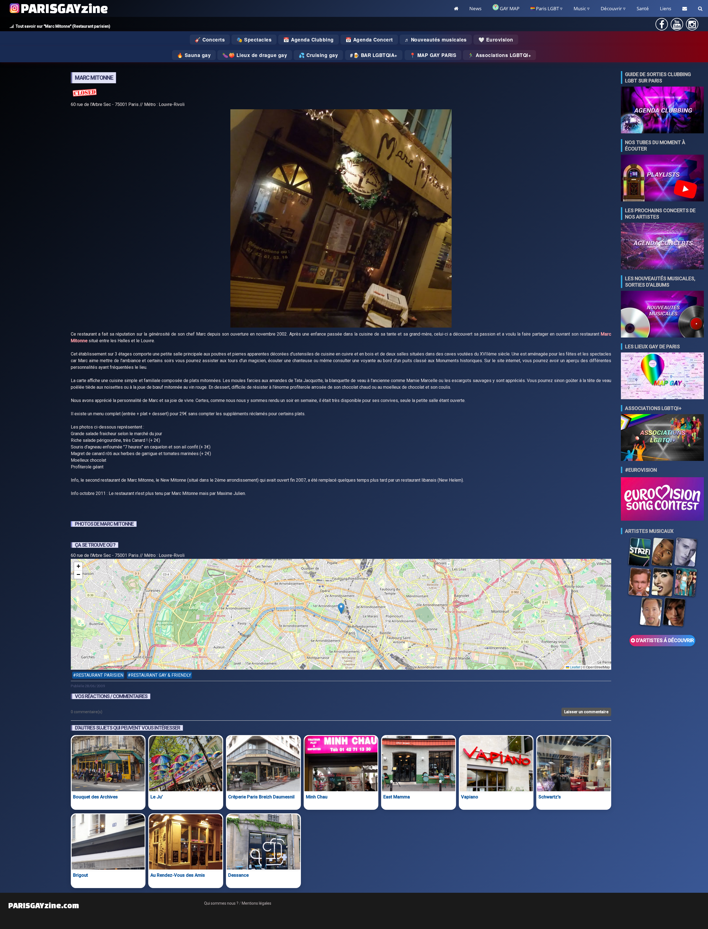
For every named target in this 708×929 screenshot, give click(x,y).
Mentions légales (256, 903)
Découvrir (611, 8)
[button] (341, 608)
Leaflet (574, 667)
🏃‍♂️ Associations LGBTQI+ (499, 55)
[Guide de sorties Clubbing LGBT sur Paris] (662, 110)
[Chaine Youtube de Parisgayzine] (676, 26)
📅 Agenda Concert (369, 39)
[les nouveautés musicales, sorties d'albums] (662, 315)
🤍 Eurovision (495, 39)
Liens (665, 8)
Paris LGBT (547, 8)
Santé (643, 8)
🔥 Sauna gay (194, 55)
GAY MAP (509, 8)
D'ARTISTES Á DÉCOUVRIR (664, 640)
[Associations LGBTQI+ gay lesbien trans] (662, 438)
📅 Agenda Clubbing (308, 39)
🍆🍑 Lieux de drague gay (254, 55)
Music (580, 8)
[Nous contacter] (685, 8)
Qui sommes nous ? (221, 903)
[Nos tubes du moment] (662, 179)
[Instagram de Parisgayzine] (692, 26)
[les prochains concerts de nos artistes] (662, 247)
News (475, 8)
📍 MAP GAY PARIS (433, 55)
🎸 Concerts (210, 39)
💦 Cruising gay (318, 55)
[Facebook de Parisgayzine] (662, 26)
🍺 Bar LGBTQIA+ (375, 55)
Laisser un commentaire (586, 712)
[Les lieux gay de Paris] (662, 376)
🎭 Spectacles (254, 39)
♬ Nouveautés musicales (436, 39)
